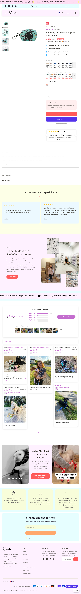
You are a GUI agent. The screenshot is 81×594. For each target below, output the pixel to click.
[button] (49, 29)
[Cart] (75, 13)
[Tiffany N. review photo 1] (15, 364)
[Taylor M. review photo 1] (66, 405)
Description (5, 152)
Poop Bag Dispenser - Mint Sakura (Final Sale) (13, 348)
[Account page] (71, 13)
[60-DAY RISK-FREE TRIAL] (40, 499)
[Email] (16, 6)
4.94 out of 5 (19, 316)
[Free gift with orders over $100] (40, 6)
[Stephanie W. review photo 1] (15, 409)
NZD (13, 581)
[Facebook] (9, 6)
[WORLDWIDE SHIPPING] (14, 499)
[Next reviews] (76, 135)
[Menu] (5, 13)
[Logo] (13, 12)
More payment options (61, 123)
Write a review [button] (66, 317)
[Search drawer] (68, 13)
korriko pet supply (50, 26)
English (5, 581)
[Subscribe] (75, 559)
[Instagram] (5, 6)
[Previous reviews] (47, 135)
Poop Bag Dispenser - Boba (41, 347)
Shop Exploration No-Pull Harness (40, 476)
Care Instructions (6, 180)
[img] (8, 350)
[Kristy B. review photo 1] (66, 364)
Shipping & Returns (6, 175)
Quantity (48, 97)
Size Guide (4, 170)
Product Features (6, 165)
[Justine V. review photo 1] (40, 370)
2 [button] (38, 433)
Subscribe (40, 533)
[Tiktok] (12, 6)
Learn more (12, 276)
